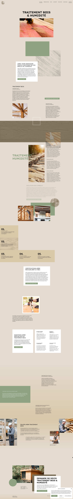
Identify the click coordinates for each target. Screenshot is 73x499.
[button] (71, 488)
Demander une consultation (52, 98)
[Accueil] (3, 3)
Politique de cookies (61, 497)
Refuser (61, 495)
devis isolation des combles (25, 199)
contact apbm (18, 347)
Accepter (54, 495)
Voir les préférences (68, 495)
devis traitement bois (32, 283)
